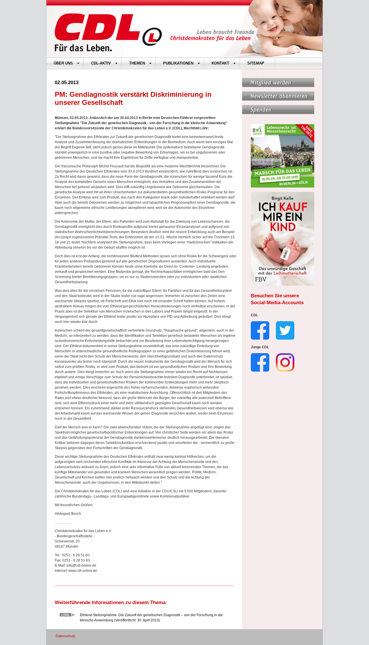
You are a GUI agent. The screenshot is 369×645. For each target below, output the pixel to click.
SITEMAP (255, 63)
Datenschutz (65, 636)
